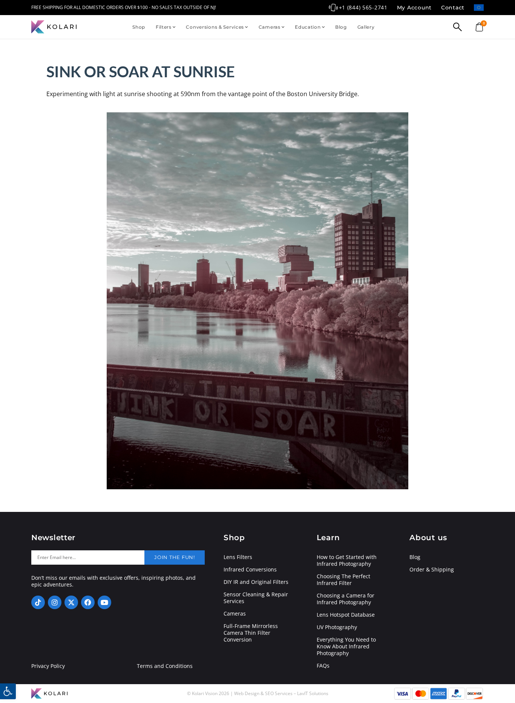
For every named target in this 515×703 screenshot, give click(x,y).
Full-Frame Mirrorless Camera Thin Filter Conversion (251, 633)
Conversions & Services (215, 27)
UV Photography (337, 627)
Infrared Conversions (250, 569)
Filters (164, 27)
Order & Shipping (431, 569)
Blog (341, 27)
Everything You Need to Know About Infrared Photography (346, 646)
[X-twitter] (71, 602)
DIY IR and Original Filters (256, 582)
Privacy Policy (48, 666)
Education (307, 27)
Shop (138, 27)
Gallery (366, 27)
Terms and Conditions (165, 666)
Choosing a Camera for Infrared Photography (345, 599)
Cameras (269, 27)
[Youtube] (104, 602)
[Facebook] (88, 602)
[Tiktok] (38, 602)
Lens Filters (238, 557)
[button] (8, 691)
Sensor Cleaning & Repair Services (256, 598)
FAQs (323, 665)
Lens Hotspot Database (346, 614)
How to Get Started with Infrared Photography (347, 560)
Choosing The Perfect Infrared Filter (343, 580)
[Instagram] (54, 602)
